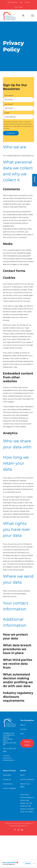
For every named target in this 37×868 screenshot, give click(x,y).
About (22, 725)
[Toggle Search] (23, 15)
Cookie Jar (7, 779)
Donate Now (27, 743)
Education (7, 775)
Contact (23, 729)
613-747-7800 (27, 812)
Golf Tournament (27, 779)
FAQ (21, 734)
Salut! (22, 775)
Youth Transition (9, 788)
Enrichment (7, 784)
